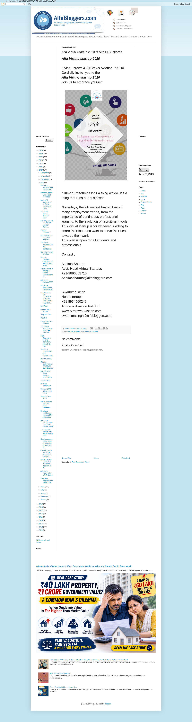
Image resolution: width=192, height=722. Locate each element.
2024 (41, 157)
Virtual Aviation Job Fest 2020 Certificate (46, 405)
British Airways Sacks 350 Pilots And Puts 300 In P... (46, 464)
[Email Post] (91, 328)
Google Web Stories (45, 310)
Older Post (126, 458)
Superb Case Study (45, 397)
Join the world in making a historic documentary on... (46, 273)
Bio (142, 194)
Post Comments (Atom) (81, 462)
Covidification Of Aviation (46, 253)
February (44, 496)
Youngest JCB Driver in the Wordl (46, 391)
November (45, 176)
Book (143, 199)
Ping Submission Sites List (60, 673)
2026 (41, 150)
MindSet (43, 318)
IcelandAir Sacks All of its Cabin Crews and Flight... (45, 204)
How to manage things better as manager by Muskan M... (46, 443)
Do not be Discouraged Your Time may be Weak (46, 423)
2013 (41, 524)
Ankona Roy (45, 381)
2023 (41, 160)
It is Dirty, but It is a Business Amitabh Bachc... (46, 224)
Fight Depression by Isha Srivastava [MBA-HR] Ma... (45, 341)
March (43, 493)
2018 (41, 507)
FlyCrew (144, 196)
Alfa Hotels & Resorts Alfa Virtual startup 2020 (46, 433)
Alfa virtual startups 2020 (46, 281)
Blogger (107, 704)
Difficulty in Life (46, 359)
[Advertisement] (96, 434)
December (45, 173)
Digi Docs (44, 306)
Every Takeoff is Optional (46, 322)
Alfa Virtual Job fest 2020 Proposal (46, 237)
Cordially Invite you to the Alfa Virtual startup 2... (46, 453)
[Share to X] (101, 328)
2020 (41, 170)
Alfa (142, 205)
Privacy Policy (146, 202)
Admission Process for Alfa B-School (46, 473)
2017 (41, 510)
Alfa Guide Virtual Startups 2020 (44, 215)
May (42, 490)
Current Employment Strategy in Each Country (46, 365)
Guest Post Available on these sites (63, 687)
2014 (41, 520)
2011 (41, 530)
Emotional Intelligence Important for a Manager (46, 414)
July (42, 183)
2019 (41, 504)
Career (143, 211)
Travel (143, 214)
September (45, 179)
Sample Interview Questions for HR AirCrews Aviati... (46, 262)
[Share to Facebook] (104, 328)
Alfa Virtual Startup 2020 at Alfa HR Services (83, 332)
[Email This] (96, 328)
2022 (41, 163)
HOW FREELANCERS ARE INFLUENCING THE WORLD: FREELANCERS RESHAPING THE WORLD (89, 660)
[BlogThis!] (98, 328)
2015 (41, 517)
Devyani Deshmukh (45, 385)
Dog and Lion (45, 315)
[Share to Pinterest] (106, 328)
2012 (41, 527)
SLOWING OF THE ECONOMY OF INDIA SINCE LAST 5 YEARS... (46, 298)
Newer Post (66, 458)
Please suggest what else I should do (46, 195)
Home (96, 458)
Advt (142, 208)
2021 (41, 167)
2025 (41, 154)
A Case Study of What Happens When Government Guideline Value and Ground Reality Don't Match (84, 566)
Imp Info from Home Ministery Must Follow (46, 374)
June (43, 487)
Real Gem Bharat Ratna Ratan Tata (46, 481)
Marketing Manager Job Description (46, 188)
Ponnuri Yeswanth (45, 231)
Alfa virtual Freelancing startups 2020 (46, 287)
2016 (41, 514)
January (44, 500)
